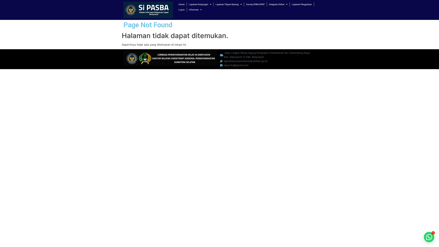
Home (182, 4)
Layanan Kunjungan (198, 4)
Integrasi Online (276, 4)
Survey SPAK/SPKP (255, 4)
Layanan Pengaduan (302, 4)
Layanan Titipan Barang (227, 4)
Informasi (194, 9)
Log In (182, 9)
